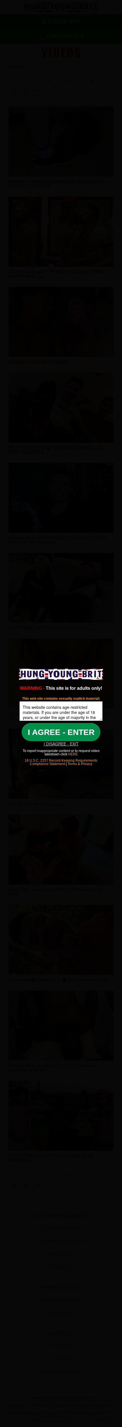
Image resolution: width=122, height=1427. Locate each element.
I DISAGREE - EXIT (61, 744)
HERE (72, 754)
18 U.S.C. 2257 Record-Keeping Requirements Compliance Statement (61, 762)
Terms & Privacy (80, 764)
